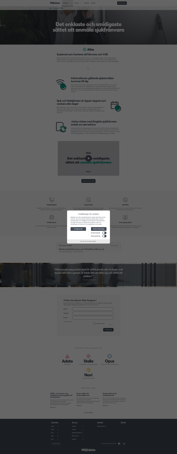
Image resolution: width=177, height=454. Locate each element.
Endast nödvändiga (98, 229)
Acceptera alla (78, 229)
